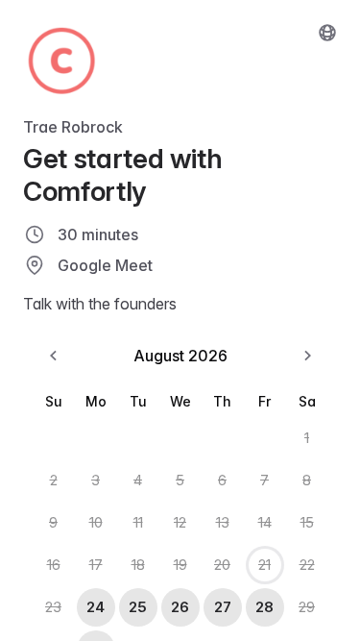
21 (264, 564)
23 (53, 607)
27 (222, 607)
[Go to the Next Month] (307, 355)
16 (53, 564)
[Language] (327, 33)
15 (307, 522)
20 (222, 564)
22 (307, 564)
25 (138, 607)
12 (180, 522)
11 (138, 522)
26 (180, 607)
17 (96, 564)
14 (265, 522)
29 (307, 607)
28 (264, 607)
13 (222, 522)
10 (96, 522)
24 (95, 607)
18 (138, 564)
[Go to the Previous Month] (53, 355)
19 (180, 564)
